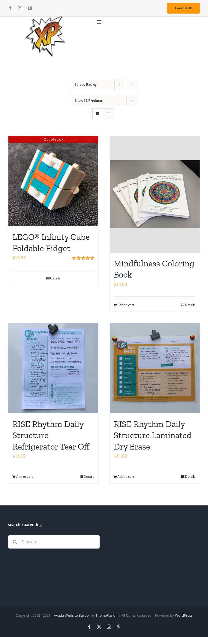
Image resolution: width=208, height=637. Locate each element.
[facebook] (10, 8)
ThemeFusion (107, 615)
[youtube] (30, 8)
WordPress (184, 615)
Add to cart (126, 304)
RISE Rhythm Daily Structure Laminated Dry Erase (152, 435)
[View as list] (108, 114)
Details (55, 278)
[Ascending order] (132, 84)
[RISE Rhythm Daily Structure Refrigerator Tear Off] (53, 368)
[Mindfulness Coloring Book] (155, 194)
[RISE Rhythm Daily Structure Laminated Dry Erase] (155, 368)
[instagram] (20, 8)
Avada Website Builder (72, 615)
